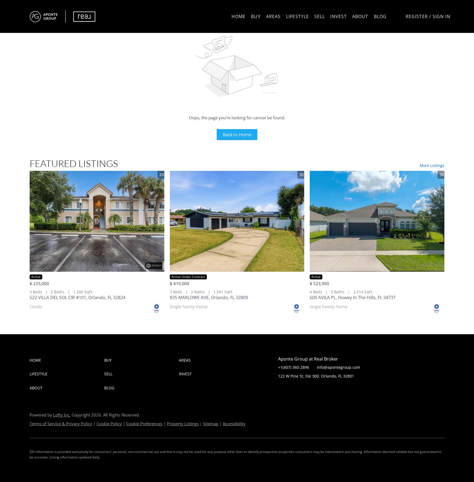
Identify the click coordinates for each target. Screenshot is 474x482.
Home (239, 16)
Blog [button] (380, 16)
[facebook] (282, 388)
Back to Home (237, 135)
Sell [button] (319, 16)
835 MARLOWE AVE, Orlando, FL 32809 (209, 297)
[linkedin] (293, 388)
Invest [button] (338, 16)
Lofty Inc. (61, 415)
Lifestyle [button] (297, 16)
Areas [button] (273, 16)
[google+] (326, 388)
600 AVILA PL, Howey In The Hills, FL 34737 (353, 297)
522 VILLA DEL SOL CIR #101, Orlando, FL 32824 (77, 297)
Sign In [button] (441, 16)
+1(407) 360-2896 (293, 367)
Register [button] (417, 16)
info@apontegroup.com (338, 367)
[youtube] (315, 388)
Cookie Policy (109, 423)
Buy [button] (255, 16)
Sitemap (210, 423)
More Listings (432, 165)
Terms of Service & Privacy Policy (61, 423)
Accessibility (234, 423)
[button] (63, 16)
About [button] (360, 16)
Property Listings (183, 423)
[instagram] (304, 388)
